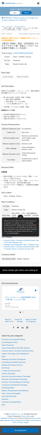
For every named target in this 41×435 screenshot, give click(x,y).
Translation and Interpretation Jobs (15, 245)
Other (3, 405)
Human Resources (8, 345)
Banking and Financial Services (12, 365)
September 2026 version (9, 418)
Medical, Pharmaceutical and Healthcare (15, 390)
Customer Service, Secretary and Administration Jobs (21, 240)
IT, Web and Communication (11, 371)
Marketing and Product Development (14, 359)
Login (15, 13)
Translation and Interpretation (11, 402)
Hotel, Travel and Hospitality (11, 393)
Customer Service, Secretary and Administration (17, 351)
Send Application (21, 430)
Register (26, 13)
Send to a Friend (30, 319)
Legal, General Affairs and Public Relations (16, 348)
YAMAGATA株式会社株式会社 (23, 53)
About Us (8, 319)
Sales (3, 356)
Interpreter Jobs (33, 245)
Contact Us (18, 319)
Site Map (20, 321)
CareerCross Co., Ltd (16, 414)
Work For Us (9, 321)
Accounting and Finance (10, 342)
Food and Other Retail (9, 396)
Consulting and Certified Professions (14, 362)
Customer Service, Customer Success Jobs (19, 249)
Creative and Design (8, 373)
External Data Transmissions (30, 420)
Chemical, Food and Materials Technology (15, 382)
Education (5, 399)
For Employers (31, 321)
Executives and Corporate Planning (13, 339)
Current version (26, 416)
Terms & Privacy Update (20, 422)
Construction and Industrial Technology (14, 385)
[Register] (36, 290)
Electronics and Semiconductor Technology (16, 376)
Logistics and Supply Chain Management (15, 354)
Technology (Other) (8, 388)
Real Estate (5, 368)
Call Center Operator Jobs (13, 242)
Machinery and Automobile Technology (14, 379)
